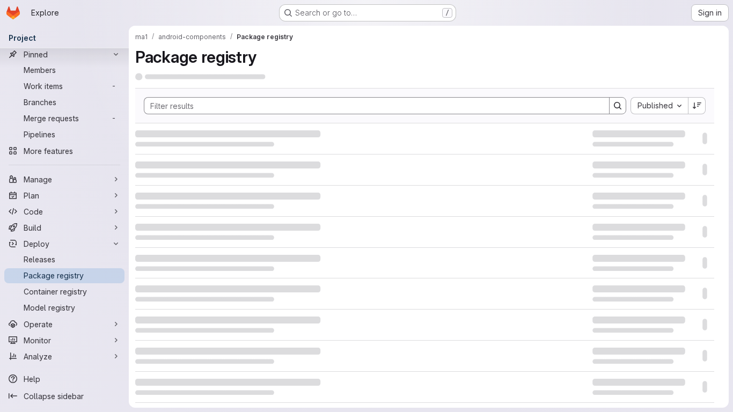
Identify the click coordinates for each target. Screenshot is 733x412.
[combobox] (659, 105)
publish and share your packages (428, 260)
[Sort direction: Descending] (697, 105)
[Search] (617, 105)
